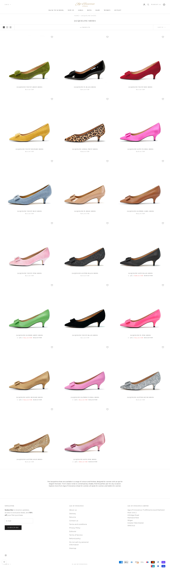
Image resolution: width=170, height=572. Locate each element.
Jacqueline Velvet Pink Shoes (29, 273)
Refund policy (75, 538)
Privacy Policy (74, 528)
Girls (80, 10)
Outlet (117, 10)
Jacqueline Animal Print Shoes (85, 149)
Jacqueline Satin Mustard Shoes (29, 397)
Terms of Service (76, 535)
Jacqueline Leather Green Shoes (29, 335)
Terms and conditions (78, 524)
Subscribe (13, 527)
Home (76, 15)
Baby (98, 10)
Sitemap (72, 548)
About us (73, 510)
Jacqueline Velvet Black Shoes (85, 335)
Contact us (73, 521)
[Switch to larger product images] (4, 27)
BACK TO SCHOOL (56, 10)
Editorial (72, 531)
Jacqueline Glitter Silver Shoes (140, 397)
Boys (89, 10)
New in (71, 10)
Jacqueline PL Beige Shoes (85, 211)
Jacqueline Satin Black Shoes (140, 273)
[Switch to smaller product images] (7, 27)
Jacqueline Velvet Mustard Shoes (29, 149)
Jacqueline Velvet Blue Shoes (29, 211)
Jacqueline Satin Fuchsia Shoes (140, 149)
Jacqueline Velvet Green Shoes (29, 87)
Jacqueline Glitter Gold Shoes (29, 459)
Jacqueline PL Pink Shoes (140, 335)
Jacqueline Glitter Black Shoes (85, 273)
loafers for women (114, 486)
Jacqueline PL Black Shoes (85, 87)
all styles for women (96, 486)
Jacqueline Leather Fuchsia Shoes (85, 397)
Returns (72, 517)
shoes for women (82, 486)
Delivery (72, 514)
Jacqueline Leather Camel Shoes (140, 211)
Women (107, 10)
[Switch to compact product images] (10, 27)
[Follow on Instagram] (6, 555)
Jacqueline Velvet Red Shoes (140, 87)
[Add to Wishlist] (52, 37)
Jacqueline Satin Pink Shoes (84, 459)
